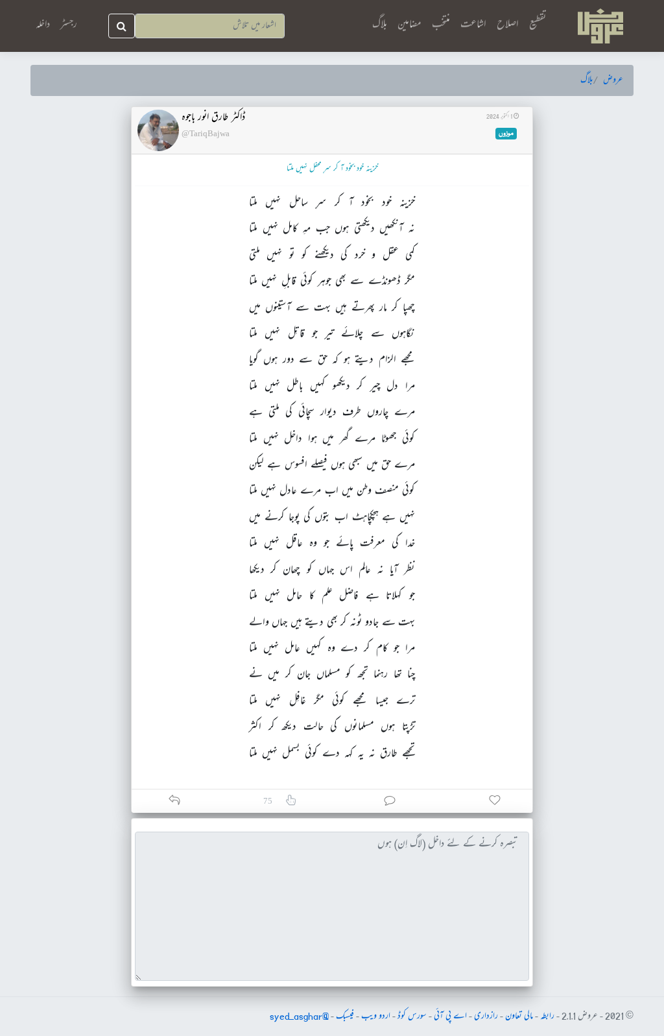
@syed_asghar (299, 1016)
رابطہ (547, 1016)
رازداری (486, 1016)
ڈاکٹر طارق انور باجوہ (213, 118)
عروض (613, 80)
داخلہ (43, 25)
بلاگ (379, 25)
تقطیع (538, 25)
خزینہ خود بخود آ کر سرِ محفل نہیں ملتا (332, 169)
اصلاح (508, 25)
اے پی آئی (450, 1016)
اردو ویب (375, 1016)
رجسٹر (68, 25)
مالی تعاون (519, 1016)
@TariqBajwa (206, 133)
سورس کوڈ (412, 1016)
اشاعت (473, 25)
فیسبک (345, 1016)
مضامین (409, 25)
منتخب (441, 25)
